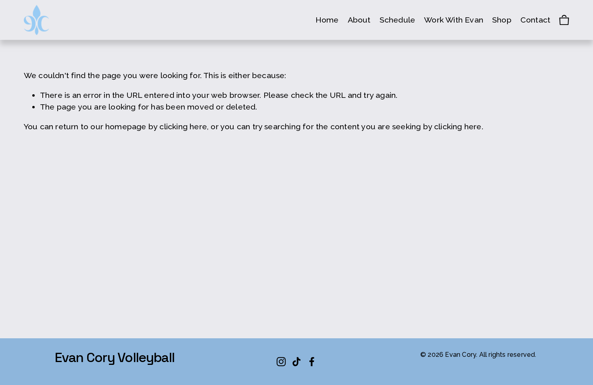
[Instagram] (281, 361)
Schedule (398, 20)
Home (327, 20)
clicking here (183, 126)
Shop (502, 20)
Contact (535, 20)
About (359, 20)
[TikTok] (296, 361)
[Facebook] (312, 361)
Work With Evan (453, 20)
